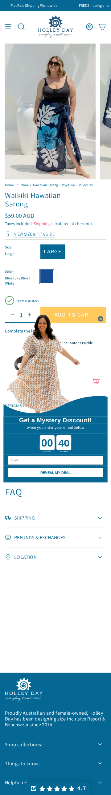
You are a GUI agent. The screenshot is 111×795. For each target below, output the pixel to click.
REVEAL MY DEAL (55, 472)
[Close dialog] (100, 318)
